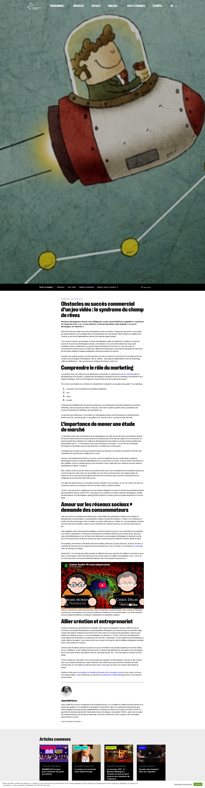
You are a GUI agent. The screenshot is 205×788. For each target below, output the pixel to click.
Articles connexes (55, 739)
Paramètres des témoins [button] (183, 784)
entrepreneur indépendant (112, 675)
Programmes (57, 6)
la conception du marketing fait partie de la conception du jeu (99, 672)
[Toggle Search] (176, 5)
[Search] (142, 287)
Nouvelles (78, 6)
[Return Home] (34, 6)
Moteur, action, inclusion (106, 287)
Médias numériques (86, 287)
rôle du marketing (126, 374)
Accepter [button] (198, 784)
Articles (96, 6)
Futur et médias (46, 287)
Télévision (60, 287)
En (172, 6)
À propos (157, 6)
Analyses (112, 6)
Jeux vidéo (72, 287)
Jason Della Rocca (77, 299)
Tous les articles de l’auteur (70, 721)
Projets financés (136, 6)
